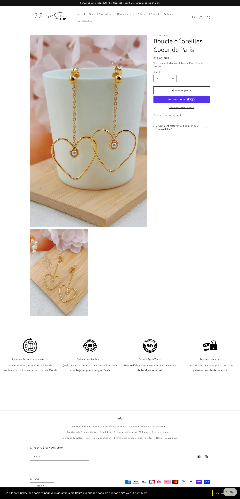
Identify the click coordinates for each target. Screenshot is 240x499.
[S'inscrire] (85, 457)
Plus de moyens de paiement (181, 107)
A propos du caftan (73, 437)
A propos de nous (161, 432)
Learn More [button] (140, 493)
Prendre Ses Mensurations (128, 437)
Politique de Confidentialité (81, 432)
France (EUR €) (40, 485)
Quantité (157, 72)
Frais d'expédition (175, 63)
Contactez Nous (153, 437)
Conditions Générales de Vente (109, 426)
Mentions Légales (81, 426)
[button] (101, 14)
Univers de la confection (98, 437)
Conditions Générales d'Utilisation (147, 426)
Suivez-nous (171, 437)
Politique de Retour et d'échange (131, 432)
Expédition (105, 432)
